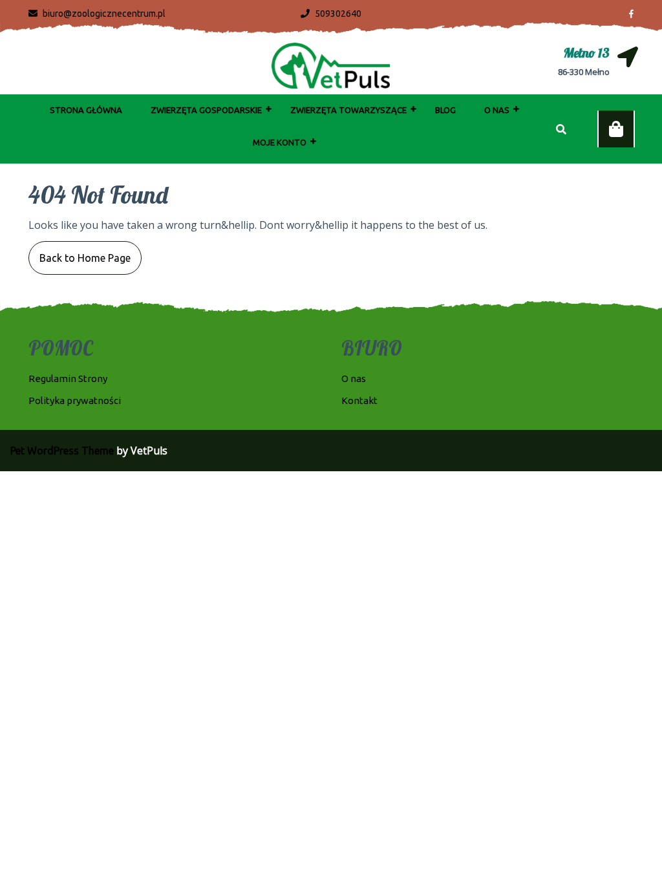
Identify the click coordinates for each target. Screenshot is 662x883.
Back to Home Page (79, 252)
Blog (445, 109)
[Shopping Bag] (616, 129)
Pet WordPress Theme (62, 450)
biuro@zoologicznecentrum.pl (97, 13)
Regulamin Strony (67, 378)
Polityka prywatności (74, 400)
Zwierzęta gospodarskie (206, 109)
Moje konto (279, 142)
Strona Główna (86, 109)
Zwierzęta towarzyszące (348, 109)
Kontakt (359, 400)
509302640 (331, 13)
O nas (496, 109)
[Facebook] (626, 13)
